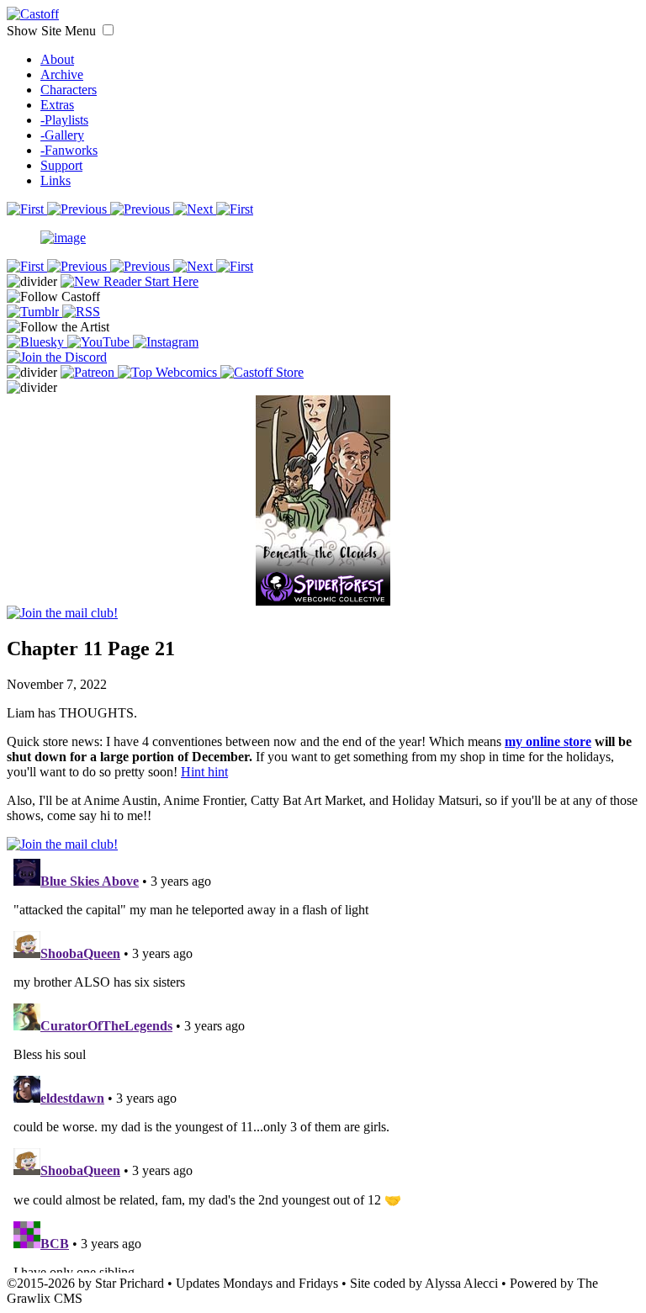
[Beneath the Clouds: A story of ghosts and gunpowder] (323, 482)
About (57, 59)
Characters (68, 89)
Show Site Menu (53, 31)
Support (61, 165)
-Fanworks (69, 150)
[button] (108, 29)
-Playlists (64, 120)
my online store (548, 741)
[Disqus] (323, 1062)
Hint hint (204, 772)
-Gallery (62, 135)
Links (55, 180)
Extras (57, 105)
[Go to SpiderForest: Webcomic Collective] (323, 588)
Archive (61, 74)
